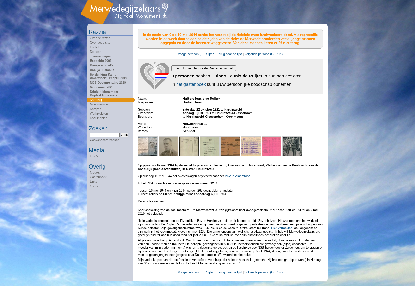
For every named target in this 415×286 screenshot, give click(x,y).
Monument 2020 (101, 87)
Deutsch (95, 51)
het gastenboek (191, 84)
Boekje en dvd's (101, 65)
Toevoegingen (100, 56)
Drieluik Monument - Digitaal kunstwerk (105, 93)
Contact (95, 186)
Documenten (98, 118)
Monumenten (99, 104)
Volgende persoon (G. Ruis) (263, 54)
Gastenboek (98, 177)
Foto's (94, 156)
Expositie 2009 (100, 61)
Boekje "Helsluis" (103, 70)
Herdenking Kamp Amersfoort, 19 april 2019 (108, 76)
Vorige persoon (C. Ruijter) (196, 54)
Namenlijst (97, 100)
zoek (124, 135)
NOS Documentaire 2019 (108, 82)
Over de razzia (100, 38)
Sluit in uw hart (203, 68)
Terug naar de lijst (229, 54)
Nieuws (95, 172)
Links (93, 181)
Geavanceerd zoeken (104, 140)
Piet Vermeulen (281, 228)
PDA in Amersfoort (237, 176)
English (95, 47)
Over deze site (100, 42)
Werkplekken (99, 113)
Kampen (95, 109)
